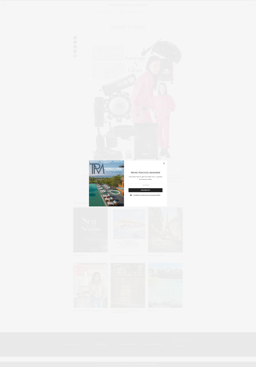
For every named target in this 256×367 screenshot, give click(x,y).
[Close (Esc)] (164, 164)
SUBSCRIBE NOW (145, 190)
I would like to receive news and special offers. (146, 195)
